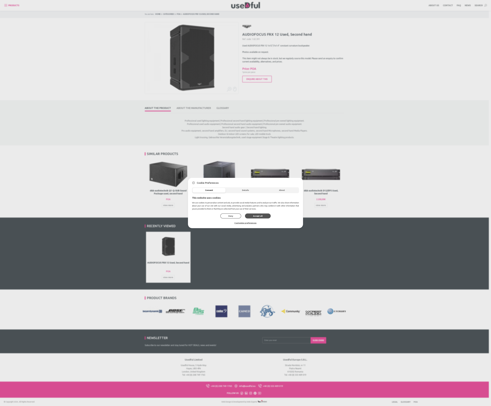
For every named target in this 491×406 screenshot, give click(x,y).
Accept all (258, 216)
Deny (230, 216)
